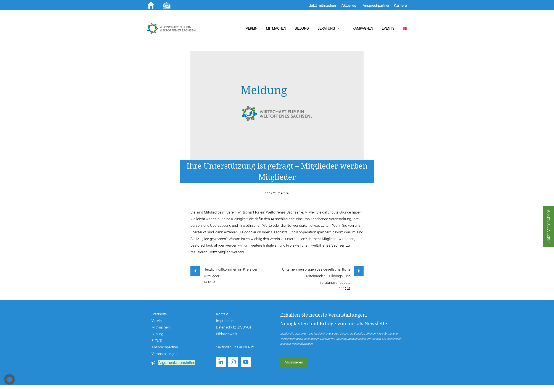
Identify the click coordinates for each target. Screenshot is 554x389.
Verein (251, 28)
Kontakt (222, 314)
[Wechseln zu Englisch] (400, 28)
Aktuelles (348, 5)
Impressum (225, 321)
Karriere (400, 5)
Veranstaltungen (164, 354)
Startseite (159, 314)
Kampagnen (363, 28)
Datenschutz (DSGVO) (233, 327)
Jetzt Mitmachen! (548, 226)
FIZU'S (156, 340)
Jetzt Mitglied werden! (226, 252)
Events (388, 28)
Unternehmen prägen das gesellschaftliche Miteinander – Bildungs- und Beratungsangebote (316, 276)
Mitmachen (276, 28)
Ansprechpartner (164, 347)
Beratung (326, 28)
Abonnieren (294, 362)
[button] (9, 379)
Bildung (302, 28)
